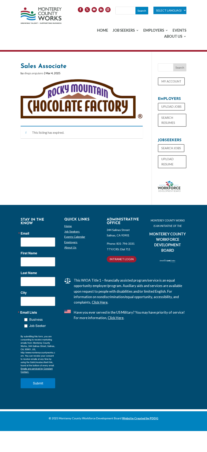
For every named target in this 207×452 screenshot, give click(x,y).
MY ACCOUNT (171, 81)
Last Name (29, 273)
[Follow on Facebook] (80, 9)
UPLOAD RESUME (167, 161)
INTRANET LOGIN (122, 259)
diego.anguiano (33, 73)
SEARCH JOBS (171, 148)
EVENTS (179, 30)
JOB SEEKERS (124, 30)
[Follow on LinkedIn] (101, 9)
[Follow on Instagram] (108, 9)
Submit (38, 383)
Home (68, 226)
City (24, 292)
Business (36, 319)
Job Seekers (72, 231)
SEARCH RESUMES (168, 120)
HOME (102, 30)
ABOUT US (173, 37)
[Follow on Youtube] (94, 9)
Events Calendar (74, 236)
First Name (29, 253)
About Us (70, 247)
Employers (70, 242)
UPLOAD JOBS (171, 106)
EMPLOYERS (153, 30)
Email (25, 233)
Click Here (100, 302)
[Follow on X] (87, 9)
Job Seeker (37, 325)
